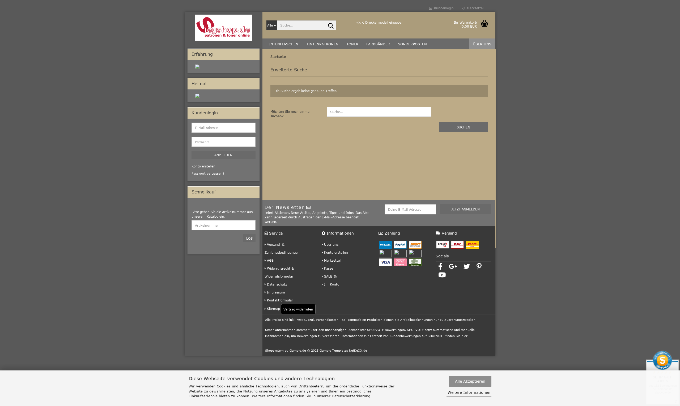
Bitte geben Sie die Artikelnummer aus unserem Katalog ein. (222, 214)
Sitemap (273, 308)
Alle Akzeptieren (470, 381)
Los (249, 238)
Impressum (275, 292)
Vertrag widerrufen (298, 309)
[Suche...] (331, 25)
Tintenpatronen (322, 44)
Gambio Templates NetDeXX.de (343, 350)
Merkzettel (474, 8)
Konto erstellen (335, 252)
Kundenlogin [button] (443, 8)
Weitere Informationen (469, 392)
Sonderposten (412, 44)
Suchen (463, 127)
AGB (270, 260)
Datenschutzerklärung (351, 396)
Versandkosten (327, 319)
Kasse (328, 268)
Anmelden (223, 155)
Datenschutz (276, 284)
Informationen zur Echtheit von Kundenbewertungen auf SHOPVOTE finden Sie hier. (405, 336)
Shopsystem (274, 350)
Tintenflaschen (282, 44)
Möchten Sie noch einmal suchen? (290, 114)
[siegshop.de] (223, 28)
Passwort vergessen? (208, 173)
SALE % (330, 276)
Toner (352, 44)
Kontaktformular (279, 300)
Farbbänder (378, 44)
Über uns (482, 44)
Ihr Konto (331, 284)
